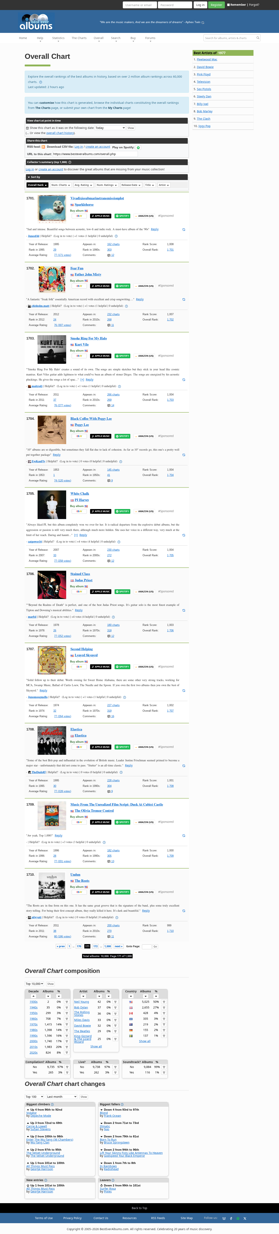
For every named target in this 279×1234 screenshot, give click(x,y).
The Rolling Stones (82, 1013)
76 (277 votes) (62, 405)
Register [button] (216, 5)
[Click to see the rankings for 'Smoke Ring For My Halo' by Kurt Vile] (52, 349)
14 (112, 405)
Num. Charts (59, 185)
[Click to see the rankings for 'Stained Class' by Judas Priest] (52, 585)
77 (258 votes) (62, 560)
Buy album (77, 210)
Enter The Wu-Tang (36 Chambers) (49, 1139)
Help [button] (40, 38)
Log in (79, 147)
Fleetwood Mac (207, 59)
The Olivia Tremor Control (94, 810)
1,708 (170, 785)
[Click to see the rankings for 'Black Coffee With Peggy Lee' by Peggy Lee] (52, 429)
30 (54, 785)
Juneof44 (33, 236)
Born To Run (108, 1139)
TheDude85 (38, 772)
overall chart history (60, 133)
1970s (34, 1024)
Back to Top (139, 1208)
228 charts (113, 780)
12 (112, 255)
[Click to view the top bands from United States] (131, 1002)
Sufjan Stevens (40, 1129)
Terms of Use (44, 1218)
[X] (243, 1218)
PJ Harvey (82, 499)
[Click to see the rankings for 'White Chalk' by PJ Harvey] (52, 504)
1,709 (170, 855)
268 (109, 319)
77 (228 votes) (62, 791)
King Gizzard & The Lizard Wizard (83, 1039)
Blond (104, 1113)
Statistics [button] (58, 38)
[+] (82, 379)
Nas (106, 1129)
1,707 (170, 710)
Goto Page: (133, 946)
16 (112, 716)
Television (203, 82)
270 (109, 930)
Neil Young (81, 1002)
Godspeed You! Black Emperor (124, 1156)
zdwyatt (36, 917)
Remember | (239, 5)
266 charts (113, 394)
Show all (96, 1046)
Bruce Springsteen (116, 1142)
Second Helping (81, 648)
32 (54, 710)
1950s (34, 1013)
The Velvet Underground (43, 1153)
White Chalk (79, 493)
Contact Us (101, 1218)
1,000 (107, 946)
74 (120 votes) (62, 480)
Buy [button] (133, 38)
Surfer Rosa (108, 1188)
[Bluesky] (222, 1218)
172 (95, 946)
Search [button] (116, 38)
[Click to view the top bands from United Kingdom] (131, 1007)
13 (112, 861)
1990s (34, 1035)
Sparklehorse (84, 204)
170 (79, 946)
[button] (138, 147)
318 (109, 630)
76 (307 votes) (62, 325)
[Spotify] (236, 1218)
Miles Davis (82, 1020)
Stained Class (80, 573)
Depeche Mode (40, 1116)
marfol (32, 616)
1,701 (170, 249)
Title (148, 185)
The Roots (82, 880)
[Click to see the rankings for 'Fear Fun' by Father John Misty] (52, 279)
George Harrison (41, 1169)
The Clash (203, 119)
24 (54, 319)
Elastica (76, 729)
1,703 (170, 399)
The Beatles (82, 1031)
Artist (162, 185)
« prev (61, 946)
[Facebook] (229, 1218)
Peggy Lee (82, 424)
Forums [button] (150, 38)
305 (109, 855)
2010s (34, 1047)
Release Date (130, 185)
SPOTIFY (124, 216)
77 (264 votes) (62, 716)
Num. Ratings (105, 185)
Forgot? (254, 5)
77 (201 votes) (62, 861)
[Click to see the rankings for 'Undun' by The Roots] (52, 885)
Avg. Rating (82, 185)
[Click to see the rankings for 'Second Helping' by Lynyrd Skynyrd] (52, 660)
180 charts (113, 624)
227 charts (113, 705)
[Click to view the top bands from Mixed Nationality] (131, 1019)
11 (112, 325)
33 (54, 555)
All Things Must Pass (40, 1166)
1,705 (170, 555)
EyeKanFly (38, 461)
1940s (34, 1007)
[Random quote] (202, 22)
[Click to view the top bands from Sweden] (131, 1035)
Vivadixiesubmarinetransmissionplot (97, 198)
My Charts (115, 108)
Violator (31, 1113)
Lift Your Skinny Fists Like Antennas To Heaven (131, 1153)
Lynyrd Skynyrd (86, 655)
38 (54, 930)
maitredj (36, 386)
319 (109, 710)
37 (54, 399)
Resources (130, 1218)
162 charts (113, 244)
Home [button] (23, 38)
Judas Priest (84, 580)
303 (109, 249)
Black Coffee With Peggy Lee (91, 418)
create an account (98, 147)
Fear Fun (76, 268)
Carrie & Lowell (36, 1126)
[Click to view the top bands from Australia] (131, 1024)
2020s (34, 1052)
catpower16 (35, 541)
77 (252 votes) (62, 636)
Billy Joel (202, 104)
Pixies (108, 1191)
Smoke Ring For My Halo (88, 338)
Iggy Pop (205, 126)
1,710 (170, 930)
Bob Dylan (81, 1007)
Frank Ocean (112, 1116)
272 (109, 555)
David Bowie (82, 1025)
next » (119, 946)
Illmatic (105, 1126)
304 (109, 785)
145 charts (113, 469)
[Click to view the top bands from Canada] (131, 1013)
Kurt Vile (82, 344)
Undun (75, 874)
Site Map (187, 1218)
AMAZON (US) (146, 216)
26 (54, 630)
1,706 (170, 630)
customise (46, 103)
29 (54, 249)
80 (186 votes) (62, 936)
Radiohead (111, 1169)
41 (108, 475)
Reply (154, 229)
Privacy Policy (72, 1218)
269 (109, 399)
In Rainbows (108, 1166)
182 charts (113, 850)
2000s (34, 1041)
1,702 (170, 319)
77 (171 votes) (62, 255)
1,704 (170, 475)
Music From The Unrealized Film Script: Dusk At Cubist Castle (116, 804)
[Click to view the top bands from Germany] (131, 1030)
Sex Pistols (204, 89)
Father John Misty (88, 274)
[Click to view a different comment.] (183, 229)
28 (54, 855)
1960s (34, 1019)
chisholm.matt (40, 306)
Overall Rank (36, 185)
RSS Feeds (158, 1218)
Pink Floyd (204, 74)
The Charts (79, 38)
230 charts (113, 549)
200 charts (113, 925)
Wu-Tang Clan (39, 1142)
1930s (34, 1002)
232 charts (113, 314)
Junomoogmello (38, 697)
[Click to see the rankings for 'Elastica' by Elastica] (52, 740)
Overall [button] (99, 38)
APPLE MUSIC (102, 216)
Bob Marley (204, 111)
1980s (34, 1030)
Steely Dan (204, 96)
